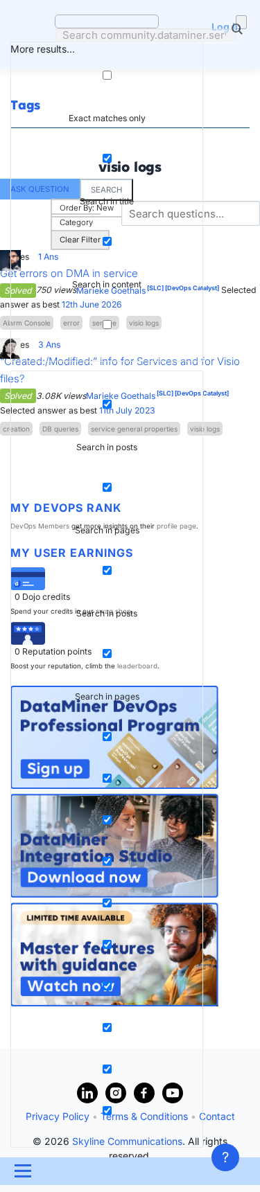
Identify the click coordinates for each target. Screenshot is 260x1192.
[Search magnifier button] (241, 22)
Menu (21, 1171)
